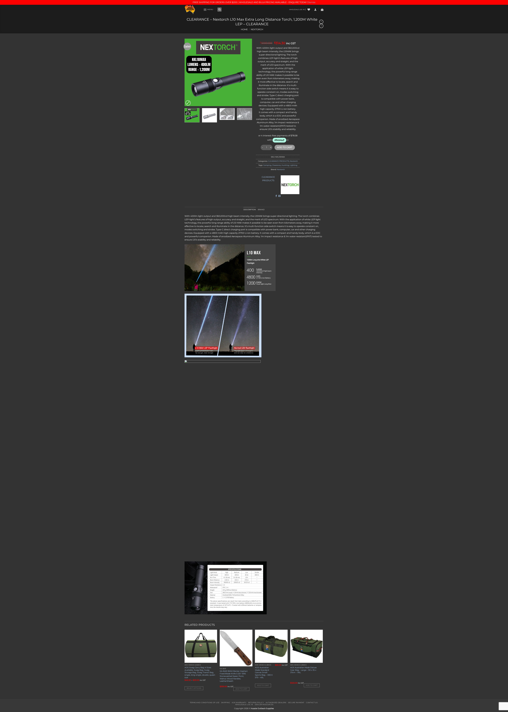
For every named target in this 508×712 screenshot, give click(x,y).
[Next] (247, 72)
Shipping (225, 703)
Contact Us (312, 703)
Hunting (285, 165)
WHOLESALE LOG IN (297, 9)
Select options (194, 688)
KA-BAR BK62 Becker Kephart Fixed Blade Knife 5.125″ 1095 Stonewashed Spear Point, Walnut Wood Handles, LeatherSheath (234, 676)
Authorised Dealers (276, 703)
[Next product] (321, 22)
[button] (208, 9)
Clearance (276, 165)
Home (244, 29)
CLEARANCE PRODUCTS (278, 161)
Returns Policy (256, 703)
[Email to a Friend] (279, 196)
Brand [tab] (261, 210)
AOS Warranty (239, 703)
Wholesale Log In (244, 705)
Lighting (293, 165)
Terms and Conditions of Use (204, 703)
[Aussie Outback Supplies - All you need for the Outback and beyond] (192, 9)
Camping (267, 165)
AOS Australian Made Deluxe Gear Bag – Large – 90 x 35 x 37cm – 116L (303, 670)
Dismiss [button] (311, 2)
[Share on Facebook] (276, 196)
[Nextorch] (290, 184)
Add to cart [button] (241, 689)
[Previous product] (321, 26)
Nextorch (257, 29)
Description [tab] (249, 210)
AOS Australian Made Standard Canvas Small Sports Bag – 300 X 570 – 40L (264, 672)
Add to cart (284, 147)
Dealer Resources (264, 705)
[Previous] (189, 72)
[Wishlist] (308, 9)
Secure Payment (296, 703)
